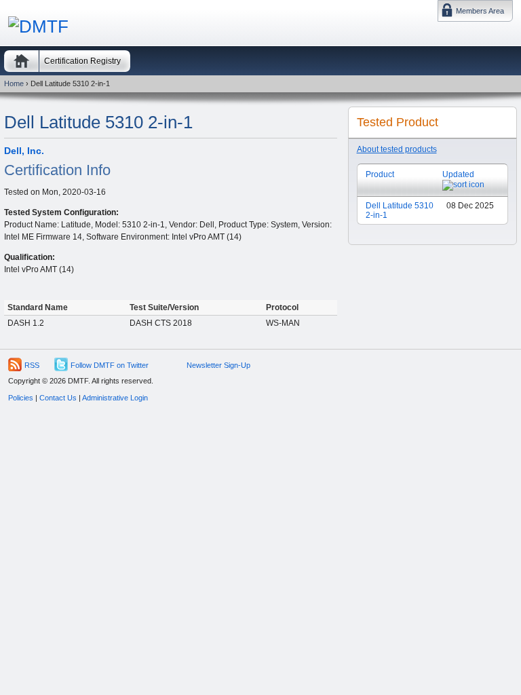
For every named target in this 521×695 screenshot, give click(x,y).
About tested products (397, 149)
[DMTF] (38, 26)
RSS (31, 365)
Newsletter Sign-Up (218, 365)
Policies (20, 398)
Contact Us (58, 398)
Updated (458, 174)
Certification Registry (82, 61)
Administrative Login (115, 398)
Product (380, 174)
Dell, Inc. (24, 150)
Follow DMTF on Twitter (110, 365)
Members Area (480, 11)
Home (21, 61)
